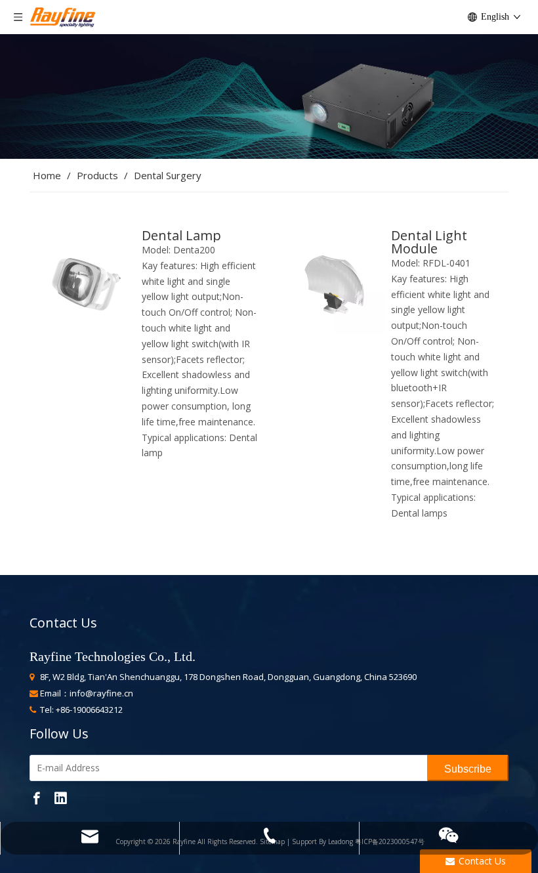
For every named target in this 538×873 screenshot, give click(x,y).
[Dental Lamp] (82, 280)
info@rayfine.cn (101, 693)
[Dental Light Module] (331, 280)
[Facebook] (37, 797)
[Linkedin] (60, 797)
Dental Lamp (181, 235)
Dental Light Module (429, 242)
